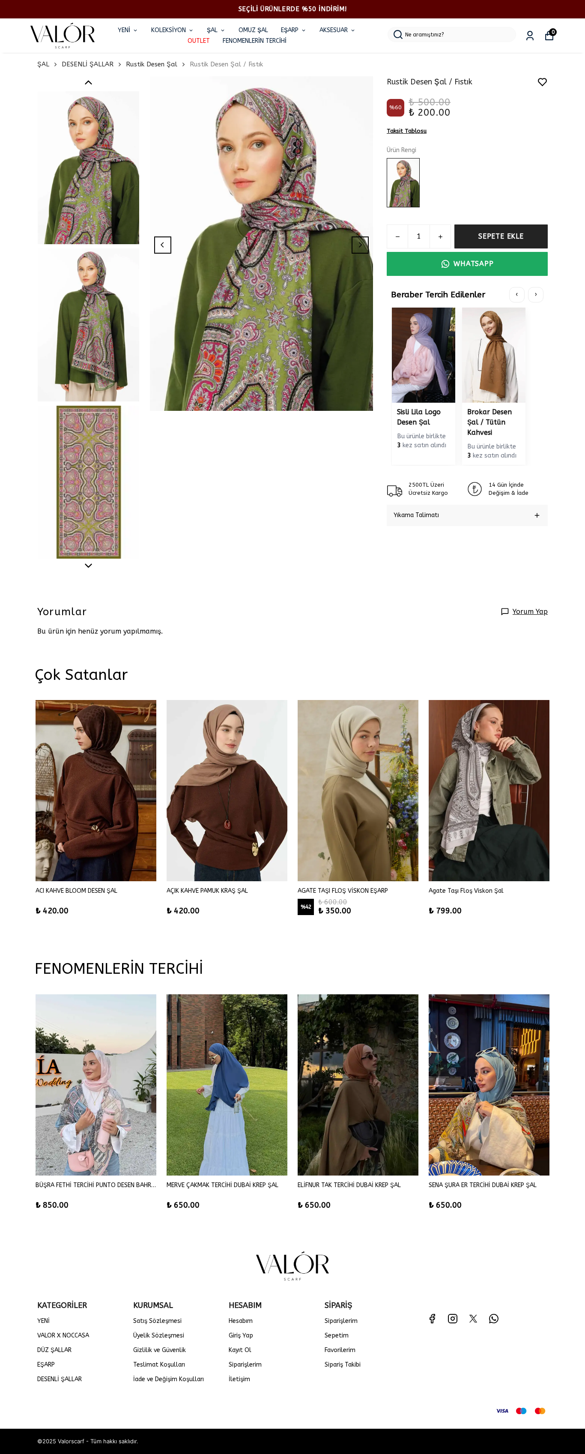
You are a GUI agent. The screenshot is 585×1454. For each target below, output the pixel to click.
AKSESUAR (333, 30)
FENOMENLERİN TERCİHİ (255, 41)
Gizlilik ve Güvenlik (159, 1350)
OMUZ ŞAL (253, 30)
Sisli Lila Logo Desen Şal (419, 417)
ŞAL (212, 30)
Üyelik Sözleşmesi (158, 1335)
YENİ (124, 30)
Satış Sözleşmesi (157, 1321)
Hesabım (241, 1321)
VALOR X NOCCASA (63, 1335)
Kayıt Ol (240, 1350)
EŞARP (289, 30)
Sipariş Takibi (343, 1364)
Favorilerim (340, 1350)
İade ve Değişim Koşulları (168, 1379)
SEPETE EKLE (501, 236)
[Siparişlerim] (530, 35)
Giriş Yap (241, 1335)
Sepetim (337, 1335)
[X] (473, 1318)
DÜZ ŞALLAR (54, 1350)
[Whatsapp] (494, 1318)
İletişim (239, 1379)
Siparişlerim (245, 1364)
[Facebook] (432, 1318)
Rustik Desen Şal (151, 64)
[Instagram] (453, 1318)
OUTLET (199, 41)
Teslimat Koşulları (159, 1364)
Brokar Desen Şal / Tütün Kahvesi (489, 422)
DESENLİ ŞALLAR (87, 64)
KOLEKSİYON (168, 30)
